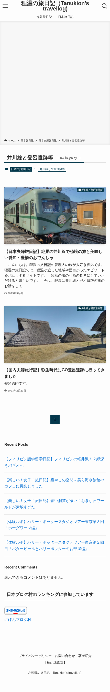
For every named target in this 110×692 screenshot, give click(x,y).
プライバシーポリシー (35, 656)
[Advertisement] (55, 81)
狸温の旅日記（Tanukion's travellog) (55, 6)
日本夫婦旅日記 (21, 169)
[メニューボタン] (5, 6)
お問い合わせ (65, 656)
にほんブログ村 (17, 619)
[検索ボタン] (104, 6)
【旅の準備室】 (55, 663)
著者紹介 (85, 656)
